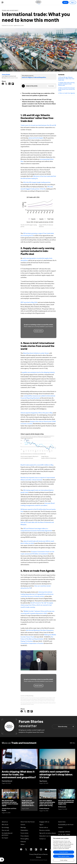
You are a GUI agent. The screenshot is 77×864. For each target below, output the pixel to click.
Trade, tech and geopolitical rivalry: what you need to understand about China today (28, 804)
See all (72, 743)
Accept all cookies (63, 852)
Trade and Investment (10, 10)
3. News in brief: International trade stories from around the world (66, 89)
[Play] (23, 85)
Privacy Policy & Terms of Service (38, 854)
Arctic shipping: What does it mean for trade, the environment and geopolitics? (19, 774)
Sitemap (38, 857)
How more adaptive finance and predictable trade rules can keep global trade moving (47, 803)
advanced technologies (36, 138)
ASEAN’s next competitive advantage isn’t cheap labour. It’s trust (56, 774)
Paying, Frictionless (27, 641)
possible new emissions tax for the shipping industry (38, 372)
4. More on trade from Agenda (66, 93)
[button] (38, 660)
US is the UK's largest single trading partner (36, 182)
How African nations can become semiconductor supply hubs (66, 802)
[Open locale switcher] (2, 860)
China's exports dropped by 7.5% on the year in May (37, 413)
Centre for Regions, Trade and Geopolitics (34, 77)
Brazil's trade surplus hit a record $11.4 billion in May (37, 465)
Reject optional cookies (63, 856)
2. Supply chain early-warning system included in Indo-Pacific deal (66, 84)
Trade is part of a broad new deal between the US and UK (38, 125)
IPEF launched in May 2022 (29, 302)
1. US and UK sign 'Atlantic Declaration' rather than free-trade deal (66, 79)
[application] (38, 660)
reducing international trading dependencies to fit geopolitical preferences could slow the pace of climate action (37, 594)
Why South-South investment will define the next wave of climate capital (10, 803)
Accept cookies (38, 330)
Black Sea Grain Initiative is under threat (36, 353)
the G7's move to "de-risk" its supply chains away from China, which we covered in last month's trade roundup (37, 605)
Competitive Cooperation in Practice (32, 643)
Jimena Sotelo (6, 74)
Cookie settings (63, 860)
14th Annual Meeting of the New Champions (39, 630)
